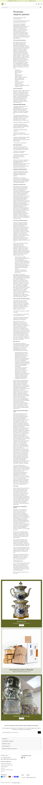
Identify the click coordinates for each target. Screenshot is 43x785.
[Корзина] (38, 4)
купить (21, 625)
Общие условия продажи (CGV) (7, 765)
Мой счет (3, 771)
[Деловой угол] (21, 600)
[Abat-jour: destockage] (21, 695)
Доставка (2, 768)
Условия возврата (4, 766)
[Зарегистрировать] (39, 732)
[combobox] (21, 7)
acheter (21, 718)
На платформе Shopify (16, 782)
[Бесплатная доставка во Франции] (21, 648)
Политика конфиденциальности (7, 769)
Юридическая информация (6, 763)
